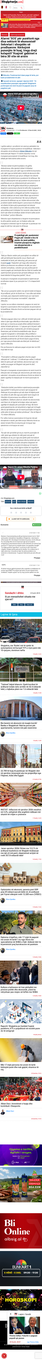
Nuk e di (29, 604)
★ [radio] (11, 512)
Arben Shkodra (26, 151)
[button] (4, 1356)
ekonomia (31, 501)
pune (14, 501)
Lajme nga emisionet (17, 35)
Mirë (14, 604)
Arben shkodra (22, 501)
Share (4, 133)
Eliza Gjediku (11, 733)
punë (8, 263)
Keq (21, 604)
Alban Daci (10, 1111)
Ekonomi (4, 35)
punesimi (8, 501)
